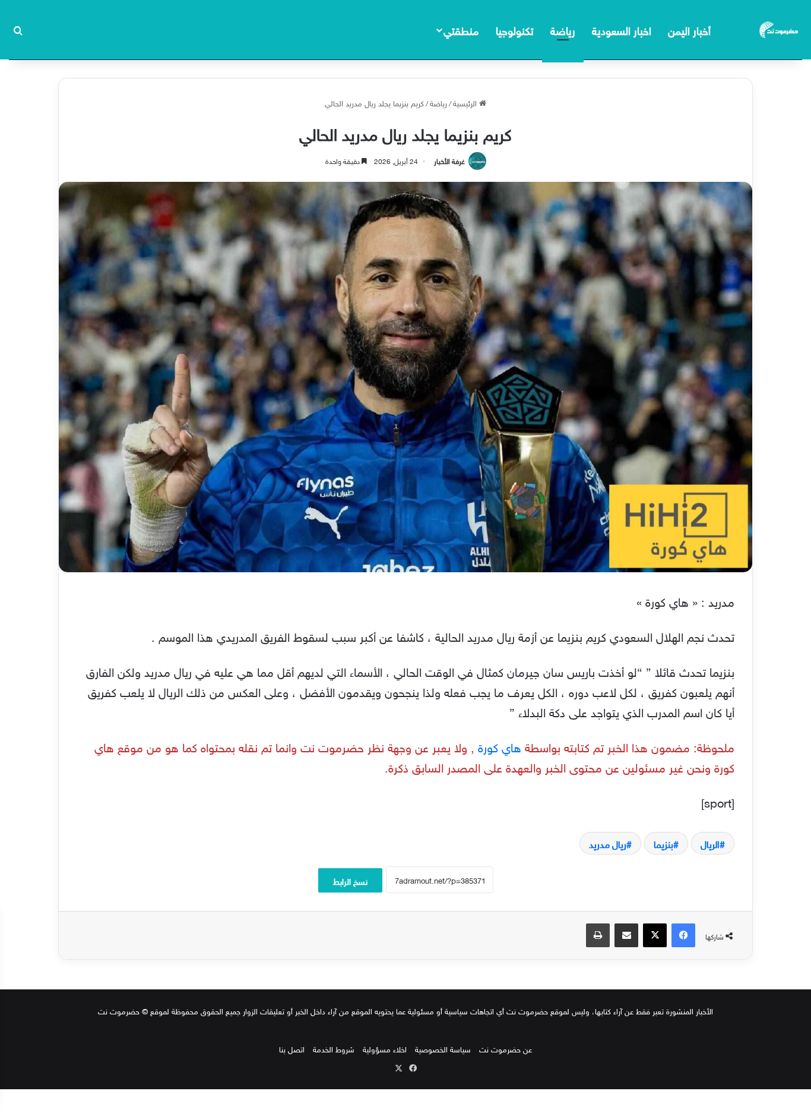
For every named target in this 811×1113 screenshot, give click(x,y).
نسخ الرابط (350, 880)
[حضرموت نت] (779, 30)
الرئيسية (466, 102)
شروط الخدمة (333, 1048)
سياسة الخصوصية (443, 1048)
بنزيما (663, 843)
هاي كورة (499, 746)
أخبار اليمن (689, 29)
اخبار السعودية (621, 29)
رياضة (562, 29)
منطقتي (461, 29)
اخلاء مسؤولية (385, 1048)
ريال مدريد (607, 843)
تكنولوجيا (515, 29)
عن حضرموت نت (505, 1048)
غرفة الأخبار (449, 160)
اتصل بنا (292, 1048)
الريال (710, 843)
